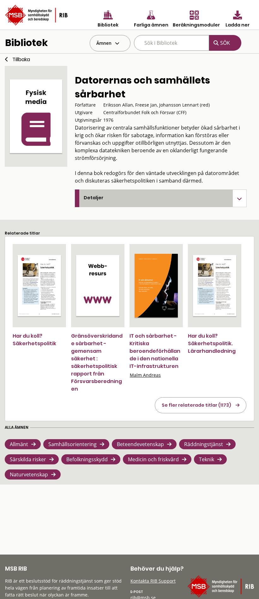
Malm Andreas (145, 375)
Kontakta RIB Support (153, 581)
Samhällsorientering (72, 444)
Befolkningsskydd (87, 459)
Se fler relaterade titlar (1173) (196, 405)
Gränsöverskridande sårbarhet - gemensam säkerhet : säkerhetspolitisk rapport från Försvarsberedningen (97, 362)
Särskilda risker (28, 459)
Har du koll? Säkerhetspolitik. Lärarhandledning (212, 343)
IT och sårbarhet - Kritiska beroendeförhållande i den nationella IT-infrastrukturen (155, 351)
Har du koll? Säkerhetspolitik (34, 339)
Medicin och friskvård (153, 459)
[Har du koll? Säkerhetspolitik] (39, 285)
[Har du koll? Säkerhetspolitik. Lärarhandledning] (214, 285)
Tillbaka (21, 59)
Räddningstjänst (203, 444)
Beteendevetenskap (140, 444)
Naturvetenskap (29, 474)
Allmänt (19, 444)
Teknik (206, 459)
